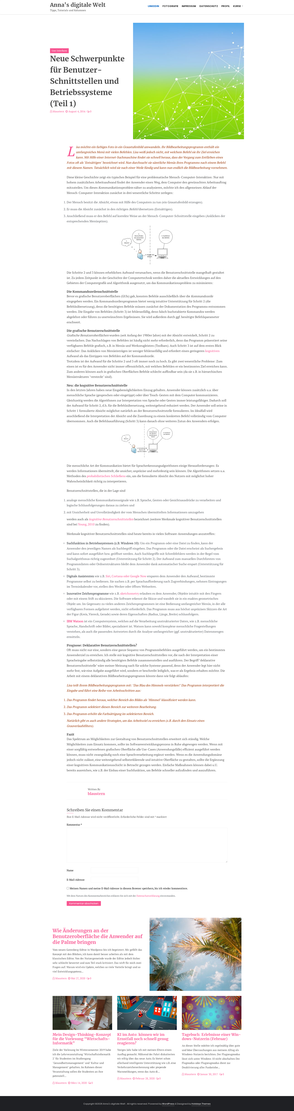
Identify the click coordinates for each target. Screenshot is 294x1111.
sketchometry (129, 593)
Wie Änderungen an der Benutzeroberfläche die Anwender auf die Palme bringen (97, 936)
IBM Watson (75, 621)
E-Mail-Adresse (76, 879)
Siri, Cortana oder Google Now (126, 576)
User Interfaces (59, 50)
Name (70, 870)
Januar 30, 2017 (209, 1074)
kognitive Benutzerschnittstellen (111, 519)
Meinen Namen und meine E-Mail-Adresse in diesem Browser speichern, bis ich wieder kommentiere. (129, 888)
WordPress (168, 1103)
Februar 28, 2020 (145, 1078)
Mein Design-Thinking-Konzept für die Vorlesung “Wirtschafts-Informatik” (82, 1038)
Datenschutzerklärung (148, 895)
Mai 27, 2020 (77, 978)
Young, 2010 (86, 524)
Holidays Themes (201, 1103)
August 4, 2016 (76, 111)
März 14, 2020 (78, 1082)
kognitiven (212, 351)
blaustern (58, 111)
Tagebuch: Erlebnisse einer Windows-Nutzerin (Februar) (211, 1036)
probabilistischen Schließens (106, 476)
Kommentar (74, 824)
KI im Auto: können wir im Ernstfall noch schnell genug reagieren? (142, 1038)
